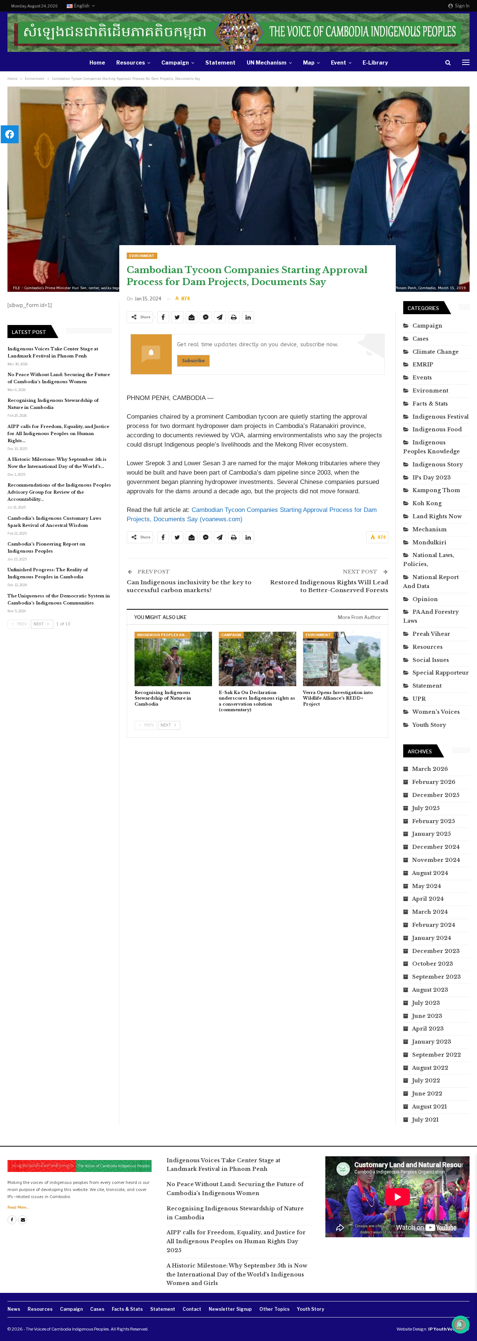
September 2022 (436, 1054)
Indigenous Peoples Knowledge (163, 635)
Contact (192, 1309)
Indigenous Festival (441, 416)
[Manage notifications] (459, 1325)
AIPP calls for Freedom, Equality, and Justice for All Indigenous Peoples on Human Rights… (58, 433)
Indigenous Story (438, 464)
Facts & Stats (430, 403)
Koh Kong (427, 503)
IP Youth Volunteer (449, 1329)
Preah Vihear (431, 634)
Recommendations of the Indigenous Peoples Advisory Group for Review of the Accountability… (59, 492)
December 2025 (435, 795)
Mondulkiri (429, 542)
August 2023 (430, 990)
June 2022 (427, 1093)
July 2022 (426, 1080)
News (13, 1309)
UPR (419, 698)
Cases (421, 338)
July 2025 (426, 808)
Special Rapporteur (441, 672)
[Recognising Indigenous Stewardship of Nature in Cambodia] (173, 659)
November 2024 (436, 860)
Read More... (18, 1207)
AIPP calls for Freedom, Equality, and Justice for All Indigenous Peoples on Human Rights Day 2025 (236, 1241)
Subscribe (193, 360)
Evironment (142, 256)
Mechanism (430, 529)
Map (309, 62)
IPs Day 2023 (432, 477)
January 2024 (431, 938)
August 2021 (429, 1106)
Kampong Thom (436, 490)
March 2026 (430, 769)
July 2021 (425, 1119)
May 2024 (426, 886)
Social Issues (431, 660)
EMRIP (423, 364)
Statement (220, 62)
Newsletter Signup (230, 1309)
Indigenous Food (437, 429)
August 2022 (430, 1068)
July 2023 (426, 1003)
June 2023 (427, 1016)
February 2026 (433, 782)
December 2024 (436, 847)
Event (338, 62)
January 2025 (431, 834)
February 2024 (433, 925)
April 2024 (428, 898)
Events (422, 377)
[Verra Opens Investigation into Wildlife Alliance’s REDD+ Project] (341, 659)
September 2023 (436, 976)
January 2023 (431, 1041)
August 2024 (430, 873)
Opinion (425, 599)
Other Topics (274, 1309)
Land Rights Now (437, 516)
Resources (130, 62)
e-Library (375, 62)
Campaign (175, 62)
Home (97, 62)
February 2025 (433, 821)
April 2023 (428, 1028)
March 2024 (430, 912)
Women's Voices (436, 712)
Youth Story (429, 725)
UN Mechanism (267, 62)
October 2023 (432, 963)
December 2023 (436, 951)
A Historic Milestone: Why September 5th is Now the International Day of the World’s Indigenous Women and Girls (237, 1274)
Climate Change (436, 351)
